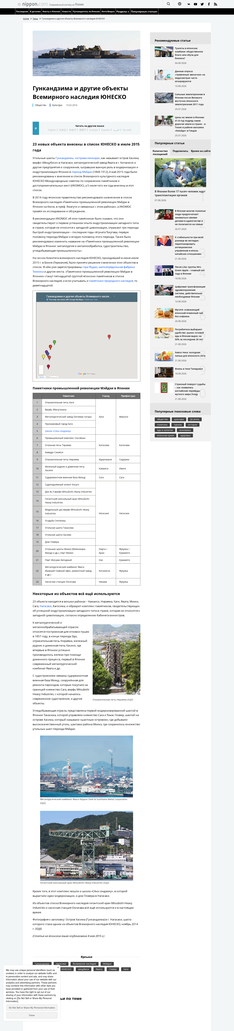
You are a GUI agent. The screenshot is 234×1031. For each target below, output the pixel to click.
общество (162, 419)
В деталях (35, 11)
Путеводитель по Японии (86, 11)
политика (162, 424)
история (192, 424)
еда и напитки (165, 430)
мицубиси (83, 969)
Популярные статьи (143, 11)
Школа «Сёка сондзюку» (58, 431)
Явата (99, 969)
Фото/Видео (108, 11)
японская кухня (165, 435)
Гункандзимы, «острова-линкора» (78, 158)
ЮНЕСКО (66, 969)
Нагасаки (46, 606)
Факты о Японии (51, 11)
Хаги (126, 969)
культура (179, 419)
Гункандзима (42, 963)
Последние (22, 11)
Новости (66, 11)
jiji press (194, 419)
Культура (57, 105)
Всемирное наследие (84, 963)
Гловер (113, 969)
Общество (40, 105)
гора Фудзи (90, 267)
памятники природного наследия (111, 281)
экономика (185, 430)
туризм (178, 424)
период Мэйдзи (82, 172)
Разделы (122, 11)
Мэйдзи (107, 963)
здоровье (185, 435)
